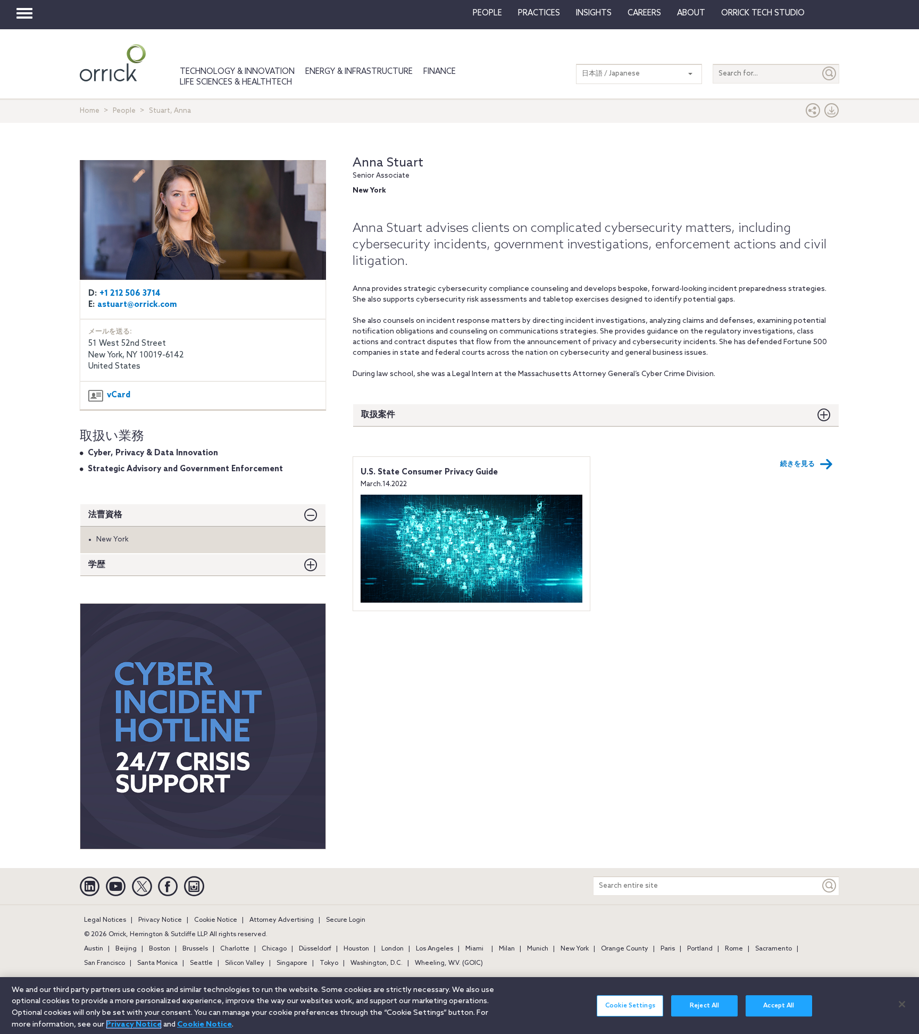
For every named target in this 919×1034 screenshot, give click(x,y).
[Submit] (829, 74)
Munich (537, 949)
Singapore (292, 963)
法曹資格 (105, 515)
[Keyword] (829, 886)
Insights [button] (594, 13)
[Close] (902, 1004)
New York (575, 949)
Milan (507, 949)
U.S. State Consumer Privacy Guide (429, 472)
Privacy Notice (160, 920)
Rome (734, 949)
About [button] (691, 13)
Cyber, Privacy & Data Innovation (153, 453)
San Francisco (104, 963)
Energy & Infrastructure (359, 72)
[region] (459, 1005)
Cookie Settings (630, 1006)
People (487, 13)
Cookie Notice (215, 920)
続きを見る (797, 464)
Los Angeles (434, 949)
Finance (439, 72)
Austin (93, 949)
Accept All (778, 1006)
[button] (813, 113)
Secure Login (345, 920)
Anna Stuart (388, 163)
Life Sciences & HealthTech (236, 82)
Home (89, 111)
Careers (644, 13)
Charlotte (234, 949)
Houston (356, 949)
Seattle (201, 963)
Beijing (126, 949)
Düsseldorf (315, 949)
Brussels (195, 949)
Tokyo (329, 963)
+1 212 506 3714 (130, 293)
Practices (539, 13)
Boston (159, 949)
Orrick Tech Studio (763, 13)
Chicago (274, 949)
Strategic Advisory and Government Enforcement (185, 469)
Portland (700, 949)
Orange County (624, 949)
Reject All (704, 1006)
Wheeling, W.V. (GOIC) (449, 963)
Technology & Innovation (237, 72)
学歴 (96, 565)
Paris (668, 949)
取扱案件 (378, 415)
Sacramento (773, 949)
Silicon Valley (244, 963)
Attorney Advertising (281, 920)
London (392, 949)
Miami (474, 949)
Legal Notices (105, 920)
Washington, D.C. (376, 963)
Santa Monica (157, 963)
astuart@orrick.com (137, 305)
